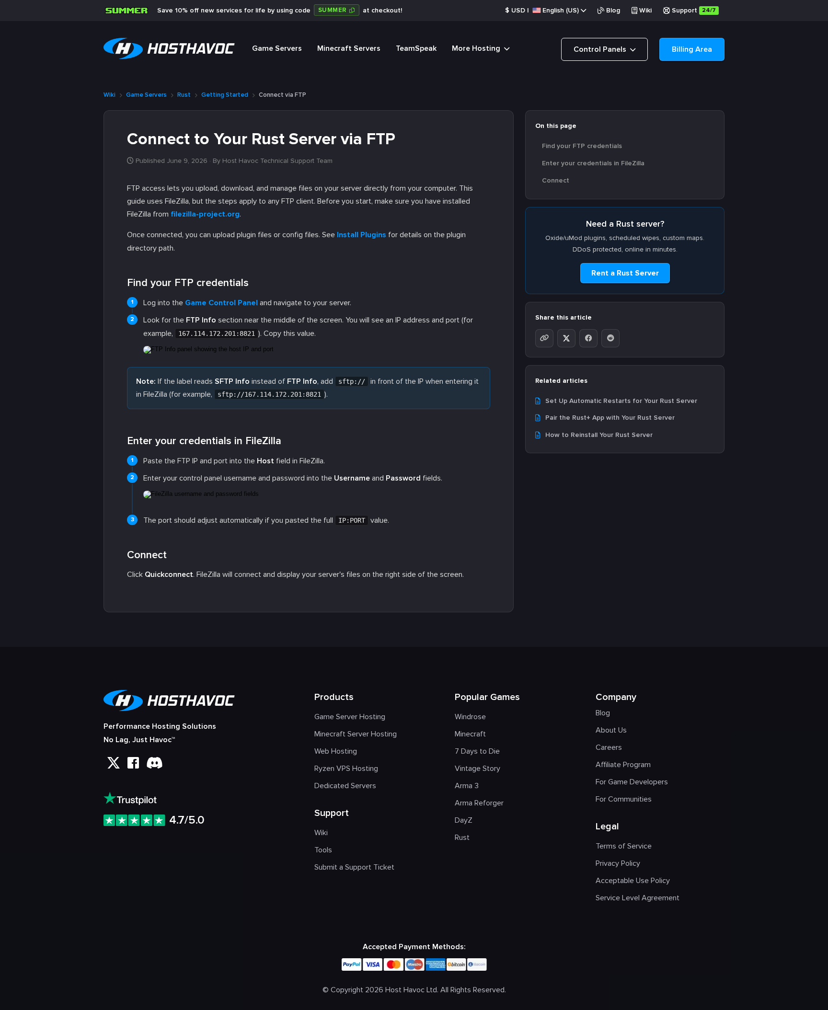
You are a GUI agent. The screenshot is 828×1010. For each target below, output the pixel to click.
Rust (184, 95)
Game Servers (277, 48)
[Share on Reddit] (610, 338)
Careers (609, 747)
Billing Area (692, 49)
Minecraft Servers (348, 48)
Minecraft (470, 734)
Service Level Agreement (637, 898)
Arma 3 (467, 786)
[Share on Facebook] (588, 338)
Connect (555, 180)
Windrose (470, 717)
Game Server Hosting (349, 717)
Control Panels (601, 49)
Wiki (645, 10)
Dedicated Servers (345, 786)
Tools (323, 850)
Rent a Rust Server (625, 273)
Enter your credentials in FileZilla (593, 163)
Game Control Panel (221, 303)
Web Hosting (335, 751)
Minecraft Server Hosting (355, 734)
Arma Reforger (479, 803)
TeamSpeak (416, 48)
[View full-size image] (208, 348)
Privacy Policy (618, 863)
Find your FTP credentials (582, 146)
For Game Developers (632, 782)
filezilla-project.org (205, 214)
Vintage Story (477, 768)
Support (694, 10)
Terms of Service (624, 846)
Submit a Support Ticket (354, 867)
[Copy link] (544, 338)
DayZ (463, 820)
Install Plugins (361, 235)
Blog (613, 10)
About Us (611, 730)
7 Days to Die (477, 751)
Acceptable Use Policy (633, 880)
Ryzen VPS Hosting (346, 768)
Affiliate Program (623, 764)
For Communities (624, 799)
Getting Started (224, 95)
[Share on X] (566, 338)
